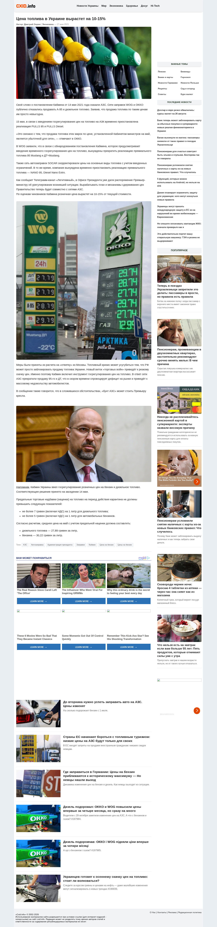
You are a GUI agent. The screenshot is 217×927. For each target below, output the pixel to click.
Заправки (80, 545)
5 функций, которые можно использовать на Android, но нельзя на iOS (178, 182)
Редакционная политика (190, 912)
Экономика (116, 5)
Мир (103, 5)
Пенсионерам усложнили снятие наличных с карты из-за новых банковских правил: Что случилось (176, 168)
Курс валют (187, 94)
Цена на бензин (107, 545)
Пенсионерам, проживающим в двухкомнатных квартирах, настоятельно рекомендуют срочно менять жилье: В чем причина (179, 357)
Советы (162, 94)
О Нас (153, 912)
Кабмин (92, 545)
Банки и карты (165, 77)
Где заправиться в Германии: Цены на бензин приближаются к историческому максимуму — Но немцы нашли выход (102, 776)
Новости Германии (168, 83)
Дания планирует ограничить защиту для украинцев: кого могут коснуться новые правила (177, 196)
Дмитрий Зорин (32, 24)
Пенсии (162, 71)
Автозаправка (37, 545)
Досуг (144, 5)
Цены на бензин (125, 545)
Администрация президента (60, 545)
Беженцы (185, 71)
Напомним (22, 487)
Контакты (162, 912)
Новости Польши (190, 83)
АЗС (25, 545)
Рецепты (162, 88)
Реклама (172, 912)
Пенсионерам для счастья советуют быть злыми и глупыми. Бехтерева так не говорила (178, 155)
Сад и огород (188, 88)
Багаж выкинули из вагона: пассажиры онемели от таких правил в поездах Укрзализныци (178, 141)
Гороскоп (185, 77)
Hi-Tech (155, 5)
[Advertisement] (83, 674)
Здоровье (132, 5)
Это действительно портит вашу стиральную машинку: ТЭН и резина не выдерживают (178, 237)
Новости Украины (87, 5)
